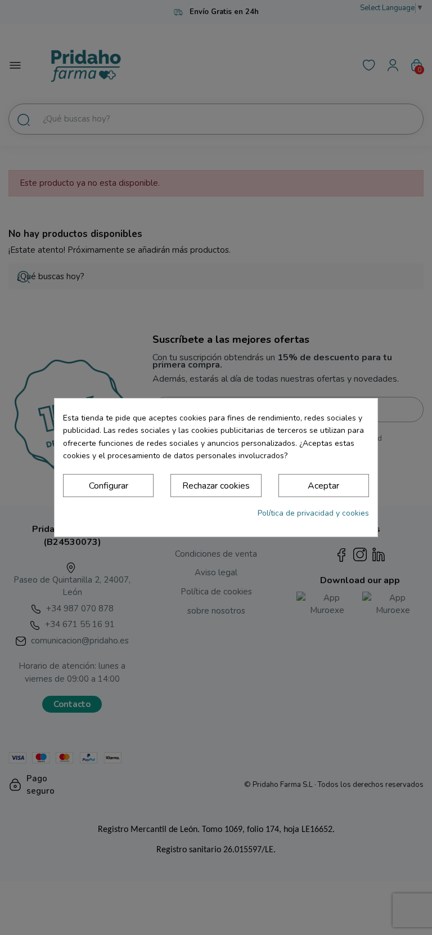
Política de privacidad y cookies (313, 513)
